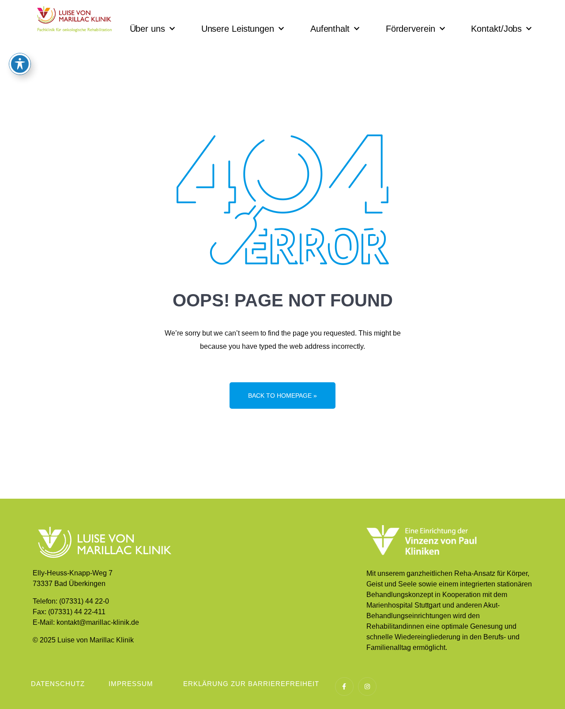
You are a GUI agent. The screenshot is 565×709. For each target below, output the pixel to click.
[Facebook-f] (344, 686)
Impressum (131, 683)
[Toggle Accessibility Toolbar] (19, 64)
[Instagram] (367, 686)
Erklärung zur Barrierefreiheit (251, 683)
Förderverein (410, 29)
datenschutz (58, 683)
